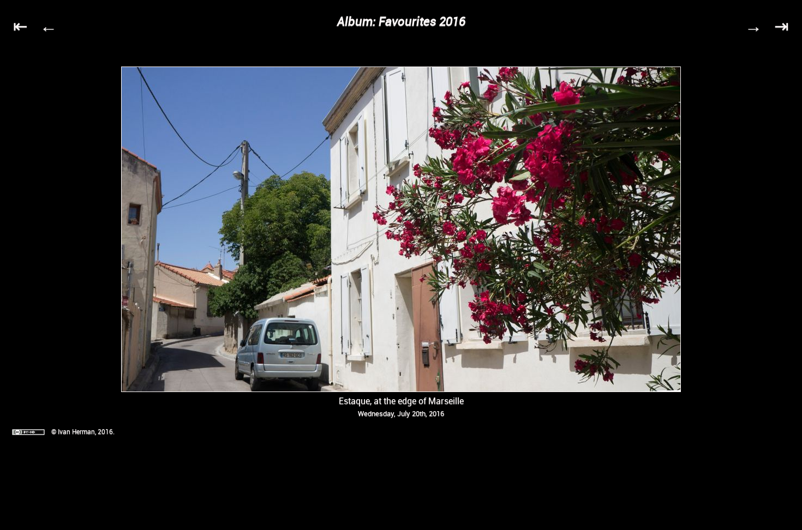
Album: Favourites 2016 (401, 21)
